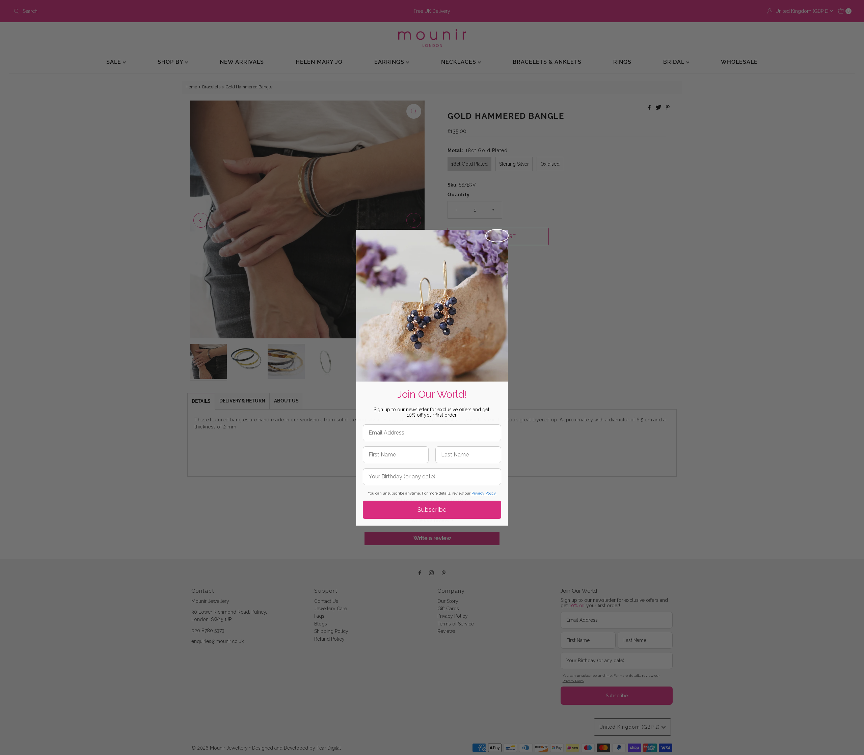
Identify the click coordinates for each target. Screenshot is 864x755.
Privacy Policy (483, 493)
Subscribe (432, 509)
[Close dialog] (497, 236)
